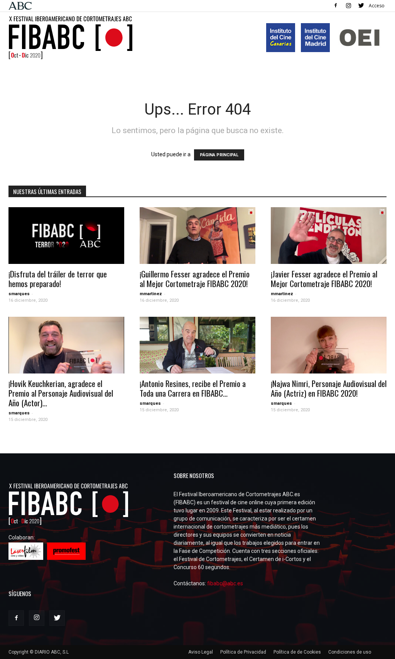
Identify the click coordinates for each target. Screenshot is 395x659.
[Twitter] (361, 5)
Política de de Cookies (297, 652)
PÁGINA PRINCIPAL (219, 154)
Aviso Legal (200, 652)
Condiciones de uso (349, 652)
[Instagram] (348, 5)
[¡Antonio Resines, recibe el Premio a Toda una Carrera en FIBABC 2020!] (197, 345)
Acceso (377, 5)
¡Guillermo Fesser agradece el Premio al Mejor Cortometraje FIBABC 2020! (195, 278)
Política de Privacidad (243, 652)
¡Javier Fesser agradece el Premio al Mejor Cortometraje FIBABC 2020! (324, 278)
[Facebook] (335, 5)
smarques (19, 293)
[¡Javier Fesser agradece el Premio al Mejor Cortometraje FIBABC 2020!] (329, 235)
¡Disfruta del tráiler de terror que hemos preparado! (57, 278)
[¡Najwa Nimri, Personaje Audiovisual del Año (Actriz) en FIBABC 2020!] (329, 345)
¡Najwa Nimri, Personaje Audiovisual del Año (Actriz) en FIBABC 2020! (329, 388)
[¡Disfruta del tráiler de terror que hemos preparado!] (66, 235)
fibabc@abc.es (225, 583)
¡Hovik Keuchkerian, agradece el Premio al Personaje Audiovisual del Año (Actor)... (60, 393)
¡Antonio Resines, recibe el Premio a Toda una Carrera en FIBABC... (193, 388)
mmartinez (151, 293)
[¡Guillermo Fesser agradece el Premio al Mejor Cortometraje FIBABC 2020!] (197, 235)
